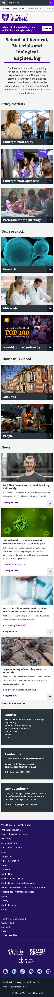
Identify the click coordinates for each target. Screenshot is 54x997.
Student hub (7, 874)
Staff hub (5, 869)
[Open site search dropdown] (51, 3)
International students (11, 847)
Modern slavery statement (15, 986)
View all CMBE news (12, 703)
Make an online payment (12, 878)
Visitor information (10, 860)
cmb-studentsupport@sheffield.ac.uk (20, 765)
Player (4, 865)
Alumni (4, 896)
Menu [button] (45, 28)
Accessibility (29, 982)
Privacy (18, 982)
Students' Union (8, 905)
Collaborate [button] (33, 8)
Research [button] (17, 8)
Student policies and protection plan (18, 883)
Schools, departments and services (17, 891)
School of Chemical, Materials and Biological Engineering (18, 28)
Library (4, 900)
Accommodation (9, 843)
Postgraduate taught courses (14, 834)
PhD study (6, 838)
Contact (5, 909)
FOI (38, 982)
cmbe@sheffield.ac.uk (33, 758)
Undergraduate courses (12, 829)
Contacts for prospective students (21, 804)
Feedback (7, 982)
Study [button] (4, 8)
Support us (6, 856)
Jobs (3, 852)
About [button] (48, 8)
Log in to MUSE (15, 2)
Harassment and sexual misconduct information (23, 887)
